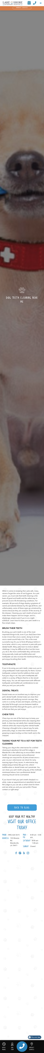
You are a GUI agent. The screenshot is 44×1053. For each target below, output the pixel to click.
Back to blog (21, 807)
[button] (40, 3)
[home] (12, 3)
